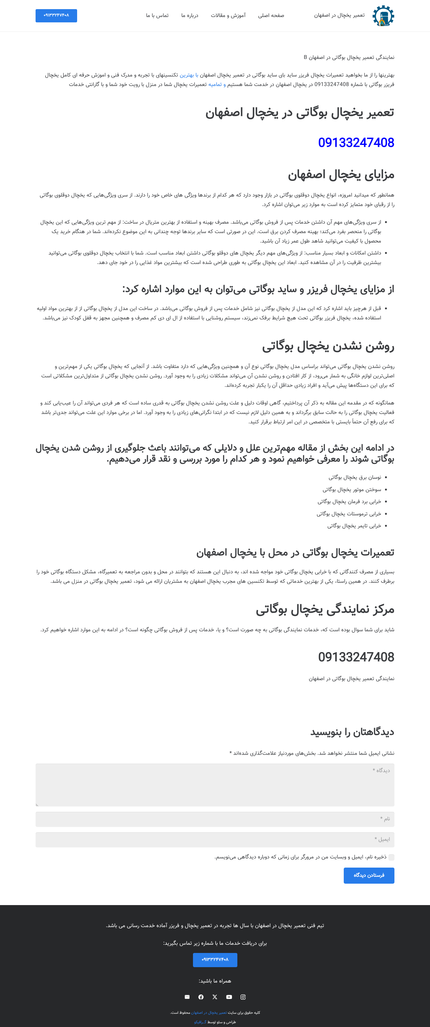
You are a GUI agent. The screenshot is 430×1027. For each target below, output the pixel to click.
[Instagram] (243, 997)
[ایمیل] (187, 997)
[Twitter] (215, 997)
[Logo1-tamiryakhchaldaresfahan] (383, 16)
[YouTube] (229, 997)
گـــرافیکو (200, 1022)
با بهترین (189, 75)
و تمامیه (217, 85)
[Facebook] (201, 997)
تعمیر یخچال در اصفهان (209, 1013)
